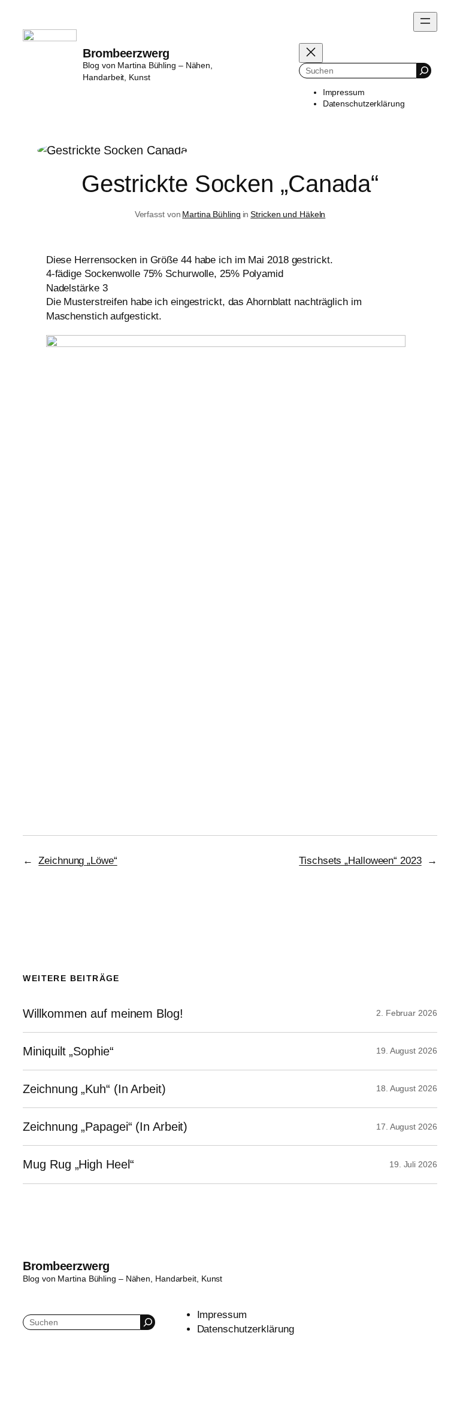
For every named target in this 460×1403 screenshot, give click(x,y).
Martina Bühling (211, 214)
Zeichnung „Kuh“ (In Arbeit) (94, 1088)
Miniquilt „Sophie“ (68, 1051)
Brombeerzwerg (126, 53)
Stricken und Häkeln (287, 214)
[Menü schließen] (311, 53)
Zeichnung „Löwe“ (77, 860)
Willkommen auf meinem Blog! (103, 1013)
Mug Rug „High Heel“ (78, 1164)
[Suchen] (424, 70)
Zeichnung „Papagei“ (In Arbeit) (105, 1126)
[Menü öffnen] (425, 22)
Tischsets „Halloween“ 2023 (360, 860)
